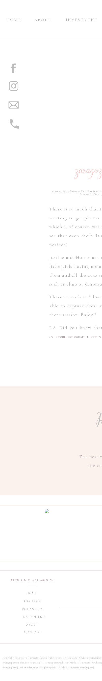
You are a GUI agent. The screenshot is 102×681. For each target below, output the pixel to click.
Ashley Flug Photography (69, 191)
